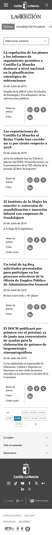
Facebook (29, 483)
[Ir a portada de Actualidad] (26, 16)
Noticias (8, 26)
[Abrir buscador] (46, 5)
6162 (25, 412)
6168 (34, 418)
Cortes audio (12, 252)
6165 (9, 418)
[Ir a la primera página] (10, 412)
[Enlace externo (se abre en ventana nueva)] (22, 529)
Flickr (43, 483)
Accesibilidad (24, 521)
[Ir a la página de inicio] (26, 5)
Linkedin (22, 489)
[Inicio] (26, 470)
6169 (42, 418)
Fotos (9, 116)
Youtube (22, 483)
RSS (29, 489)
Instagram (8, 483)
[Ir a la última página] (33, 424)
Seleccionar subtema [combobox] (16, 41)
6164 (41, 412)
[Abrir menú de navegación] (6, 4)
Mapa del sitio (9, 521)
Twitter (36, 483)
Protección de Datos (12, 515)
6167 (26, 418)
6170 (18, 424)
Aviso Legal (29, 515)
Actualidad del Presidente (30, 26)
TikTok (15, 483)
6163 (33, 412)
